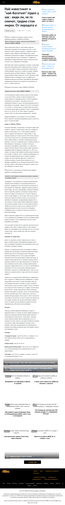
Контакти (36, 473)
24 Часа (8, 483)
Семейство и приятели (51, 471)
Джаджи (7, 369)
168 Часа (15, 483)
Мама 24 (58, 483)
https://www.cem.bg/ (32, 502)
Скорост (7, 364)
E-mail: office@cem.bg (55, 500)
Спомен (35, 485)
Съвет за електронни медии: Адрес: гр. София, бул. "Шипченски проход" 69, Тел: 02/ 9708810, (27, 500)
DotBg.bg (46, 483)
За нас (35, 471)
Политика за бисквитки (51, 479)
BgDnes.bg (39, 483)
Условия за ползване (40, 477)
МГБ (4, 483)
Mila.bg (52, 483)
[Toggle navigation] (3, 2)
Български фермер (30, 483)
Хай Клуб (21, 483)
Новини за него (9, 30)
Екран (7, 405)
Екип (41, 471)
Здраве (35, 376)
